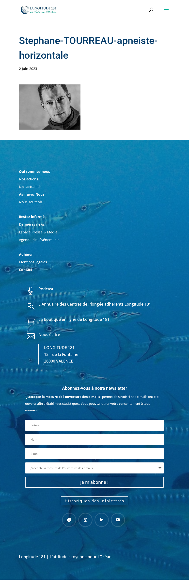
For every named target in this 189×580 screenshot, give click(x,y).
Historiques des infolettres (94, 500)
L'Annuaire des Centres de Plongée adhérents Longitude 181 (94, 304)
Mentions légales (33, 262)
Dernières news (32, 224)
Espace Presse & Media (38, 232)
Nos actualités (30, 186)
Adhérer (26, 254)
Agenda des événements (39, 239)
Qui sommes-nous (34, 171)
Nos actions (28, 179)
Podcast (45, 289)
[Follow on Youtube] (118, 520)
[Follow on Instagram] (85, 520)
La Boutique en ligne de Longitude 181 (74, 319)
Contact (25, 269)
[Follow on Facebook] (69, 520)
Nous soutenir (30, 202)
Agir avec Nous (31, 194)
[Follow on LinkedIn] (101, 520)
